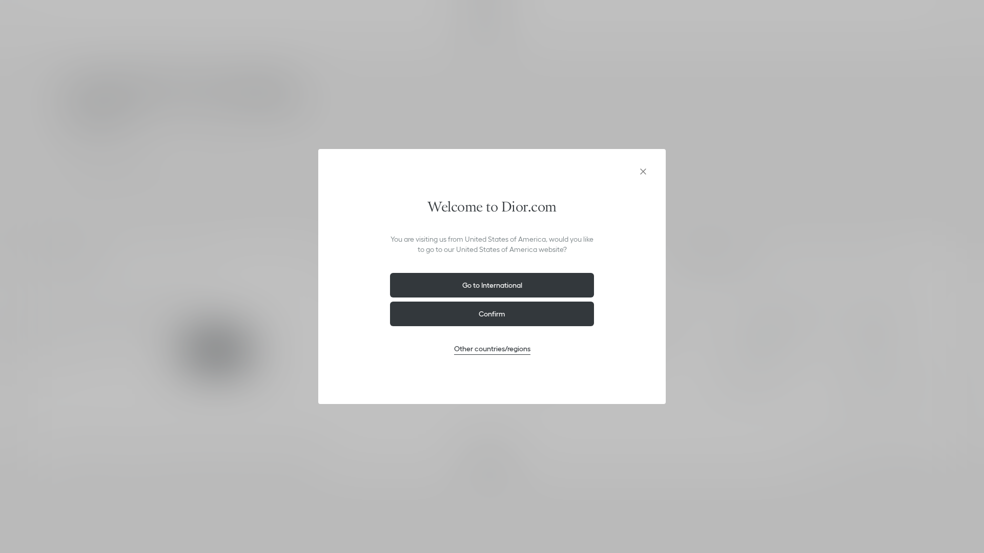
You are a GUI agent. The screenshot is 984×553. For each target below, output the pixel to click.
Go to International (492, 285)
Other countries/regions (492, 349)
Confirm (492, 314)
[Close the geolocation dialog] (643, 171)
